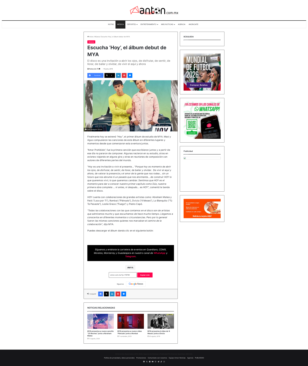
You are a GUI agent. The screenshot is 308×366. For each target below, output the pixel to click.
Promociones (141, 358)
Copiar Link (145, 275)
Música (97, 37)
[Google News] (136, 284)
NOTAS (111, 24)
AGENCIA (181, 24)
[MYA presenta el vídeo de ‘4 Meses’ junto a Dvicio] (161, 321)
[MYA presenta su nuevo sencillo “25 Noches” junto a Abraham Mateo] (100, 321)
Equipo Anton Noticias (177, 358)
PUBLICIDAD (199, 358)
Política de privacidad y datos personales (119, 358)
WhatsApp (160, 253)
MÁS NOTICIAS (167, 24)
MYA (131, 267)
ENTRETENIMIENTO (148, 24)
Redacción (92, 69)
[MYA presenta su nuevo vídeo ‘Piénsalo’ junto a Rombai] (130, 321)
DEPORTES (131, 24)
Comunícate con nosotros (157, 358)
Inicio (91, 37)
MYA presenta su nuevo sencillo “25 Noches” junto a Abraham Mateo (100, 333)
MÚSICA (120, 24)
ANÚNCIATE (193, 24)
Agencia (190, 358)
